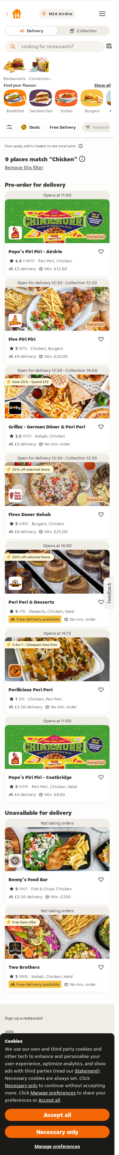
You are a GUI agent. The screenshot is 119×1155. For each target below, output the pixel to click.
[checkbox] (15, 101)
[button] (13, 14)
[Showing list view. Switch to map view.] (109, 46)
